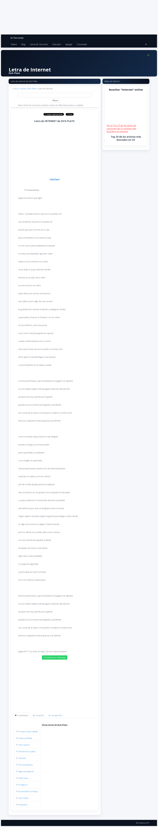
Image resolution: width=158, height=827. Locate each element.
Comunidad (82, 44)
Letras (22, 88)
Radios (14, 44)
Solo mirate (23, 798)
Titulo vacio (23, 778)
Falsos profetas (25, 738)
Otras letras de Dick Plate (54, 725)
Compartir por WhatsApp (55, 657)
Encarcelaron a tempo (28, 791)
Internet (21, 758)
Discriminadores (25, 764)
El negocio (22, 784)
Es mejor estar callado (28, 731)
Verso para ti (24, 744)
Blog (23, 44)
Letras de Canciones (39, 44)
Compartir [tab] (39, 715)
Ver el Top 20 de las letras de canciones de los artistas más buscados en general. (121, 128)
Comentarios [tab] (23, 715)
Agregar (68, 44)
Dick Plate (31, 88)
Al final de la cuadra (26, 751)
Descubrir (56, 44)
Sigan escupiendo (26, 771)
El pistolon (22, 804)
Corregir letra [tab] (56, 715)
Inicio (16, 88)
